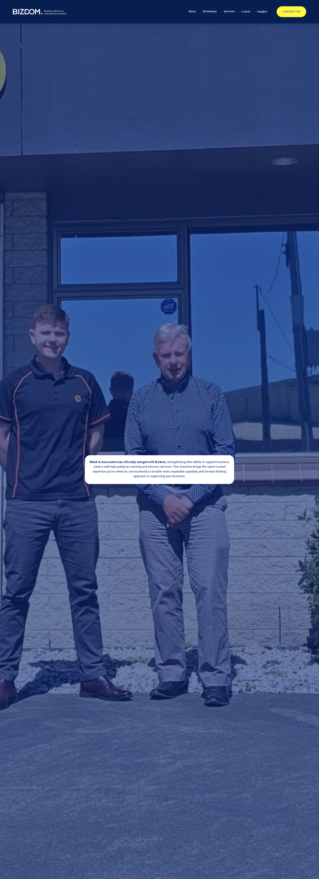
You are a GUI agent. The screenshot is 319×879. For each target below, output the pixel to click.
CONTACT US (291, 11)
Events (246, 11)
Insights (262, 11)
